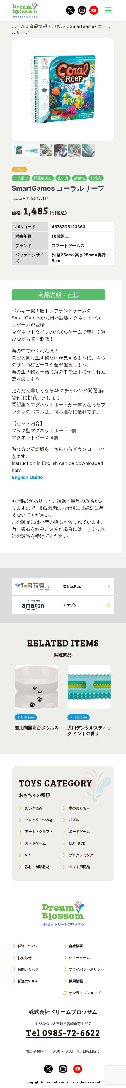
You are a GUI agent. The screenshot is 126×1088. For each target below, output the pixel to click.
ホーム (18, 26)
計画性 (79, 178)
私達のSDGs (28, 981)
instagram (82, 10)
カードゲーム (35, 843)
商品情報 (38, 26)
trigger (108, 10)
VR (27, 855)
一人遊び (21, 178)
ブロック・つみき (39, 820)
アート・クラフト (39, 831)
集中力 (63, 178)
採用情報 (76, 981)
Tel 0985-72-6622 (63, 1032)
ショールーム (79, 957)
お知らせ (25, 957)
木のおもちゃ (79, 808)
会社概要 (76, 946)
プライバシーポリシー (86, 969)
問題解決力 (43, 178)
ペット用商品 (79, 866)
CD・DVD (77, 843)
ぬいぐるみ (33, 808)
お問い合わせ (28, 969)
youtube (93, 10)
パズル (58, 26)
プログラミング (81, 855)
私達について (28, 946)
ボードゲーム (79, 831)
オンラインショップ (85, 993)
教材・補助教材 (37, 866)
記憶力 (96, 178)
